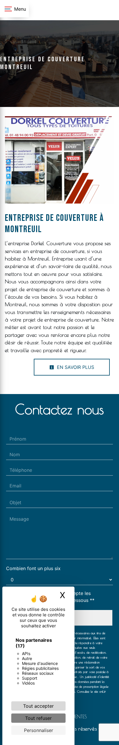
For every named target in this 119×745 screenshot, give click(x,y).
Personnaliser (38, 730)
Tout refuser (38, 718)
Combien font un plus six (33, 568)
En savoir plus (74, 367)
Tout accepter (38, 706)
